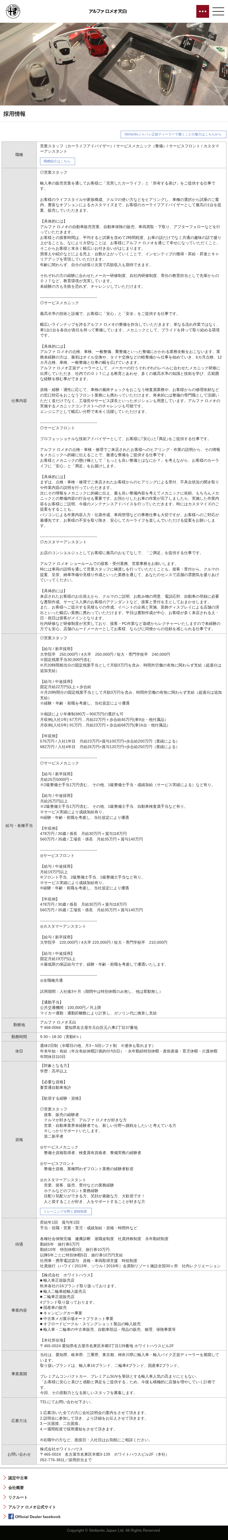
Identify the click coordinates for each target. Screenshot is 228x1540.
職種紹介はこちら (57, 161)
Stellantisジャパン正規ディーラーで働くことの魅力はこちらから (173, 134)
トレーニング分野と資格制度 (65, 1211)
